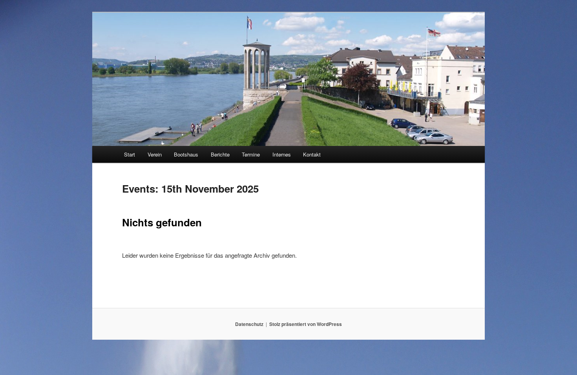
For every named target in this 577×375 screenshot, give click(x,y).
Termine (251, 154)
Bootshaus (186, 154)
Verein (155, 154)
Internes (281, 154)
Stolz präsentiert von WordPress (305, 324)
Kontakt (312, 154)
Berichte (220, 154)
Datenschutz (249, 324)
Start (129, 154)
